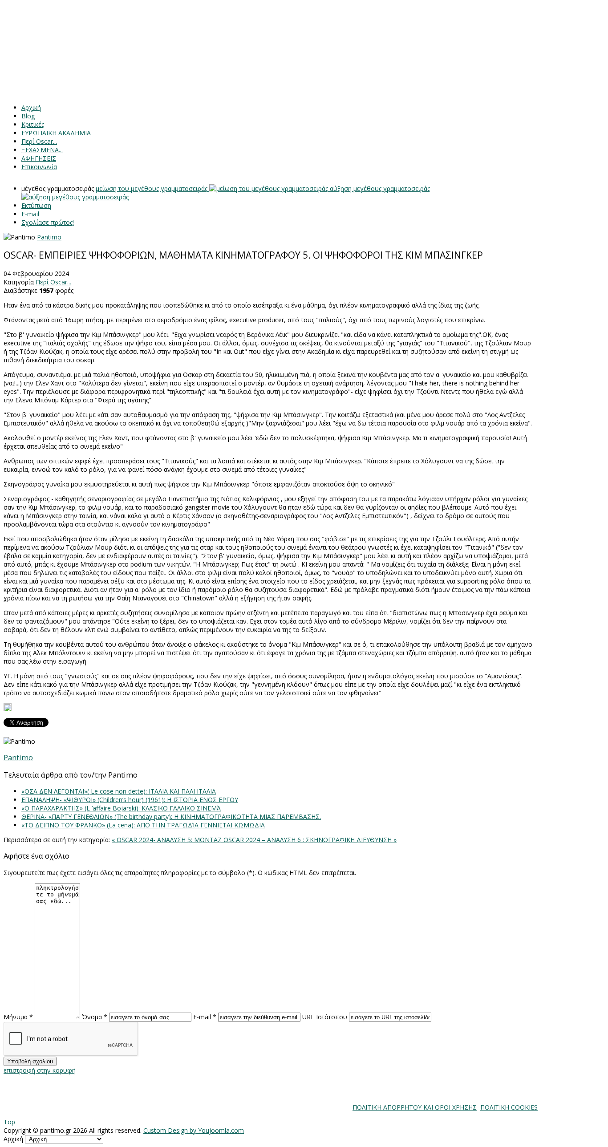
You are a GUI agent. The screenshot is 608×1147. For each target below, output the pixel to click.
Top (9, 1122)
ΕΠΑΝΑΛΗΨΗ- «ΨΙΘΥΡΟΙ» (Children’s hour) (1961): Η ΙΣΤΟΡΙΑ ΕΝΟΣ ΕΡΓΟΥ (129, 799)
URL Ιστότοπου (324, 1017)
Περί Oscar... (53, 282)
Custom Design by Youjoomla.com (193, 1130)
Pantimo (49, 237)
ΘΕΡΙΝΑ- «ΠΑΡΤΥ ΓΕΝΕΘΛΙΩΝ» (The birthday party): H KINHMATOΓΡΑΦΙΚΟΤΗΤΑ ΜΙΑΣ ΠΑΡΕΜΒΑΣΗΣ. (171, 816)
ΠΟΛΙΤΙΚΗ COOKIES (509, 1107)
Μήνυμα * (18, 1017)
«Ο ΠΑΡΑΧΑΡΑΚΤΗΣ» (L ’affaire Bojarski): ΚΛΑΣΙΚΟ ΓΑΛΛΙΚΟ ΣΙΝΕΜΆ (121, 808)
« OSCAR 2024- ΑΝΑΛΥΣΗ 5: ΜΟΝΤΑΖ (167, 839)
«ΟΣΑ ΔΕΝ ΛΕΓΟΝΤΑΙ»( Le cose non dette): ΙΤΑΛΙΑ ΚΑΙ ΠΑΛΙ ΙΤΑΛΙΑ (118, 791)
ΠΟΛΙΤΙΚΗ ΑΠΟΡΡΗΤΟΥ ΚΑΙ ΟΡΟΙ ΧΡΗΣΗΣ (415, 1107)
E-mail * (204, 1017)
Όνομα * (94, 1017)
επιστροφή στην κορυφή (40, 1070)
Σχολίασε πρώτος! (47, 222)
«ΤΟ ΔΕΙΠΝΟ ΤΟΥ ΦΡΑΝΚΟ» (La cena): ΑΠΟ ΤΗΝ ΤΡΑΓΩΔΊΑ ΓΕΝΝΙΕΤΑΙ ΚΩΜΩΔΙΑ (143, 825)
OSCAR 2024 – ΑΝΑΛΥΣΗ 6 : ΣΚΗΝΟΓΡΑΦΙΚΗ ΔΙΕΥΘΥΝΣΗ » (310, 839)
